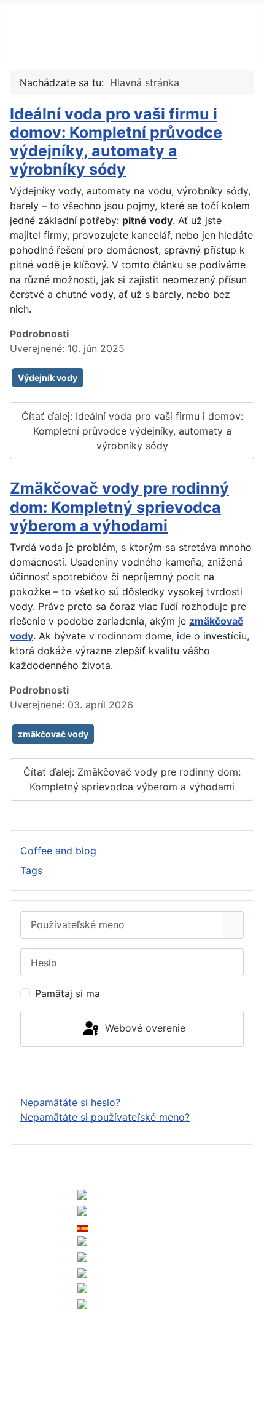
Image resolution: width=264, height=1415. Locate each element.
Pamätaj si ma (67, 993)
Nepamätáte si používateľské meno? (105, 1117)
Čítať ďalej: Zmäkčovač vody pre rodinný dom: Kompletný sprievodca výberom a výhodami (132, 779)
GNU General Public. (90, 1379)
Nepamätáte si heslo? (70, 1102)
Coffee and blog (58, 850)
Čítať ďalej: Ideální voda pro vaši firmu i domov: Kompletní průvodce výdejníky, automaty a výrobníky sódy (132, 431)
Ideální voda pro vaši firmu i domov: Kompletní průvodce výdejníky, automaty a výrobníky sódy (116, 141)
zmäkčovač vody (53, 734)
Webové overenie (143, 1028)
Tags (31, 870)
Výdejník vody (47, 377)
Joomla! (23, 1364)
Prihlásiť (132, 1071)
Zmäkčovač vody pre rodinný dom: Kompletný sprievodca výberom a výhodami (119, 506)
